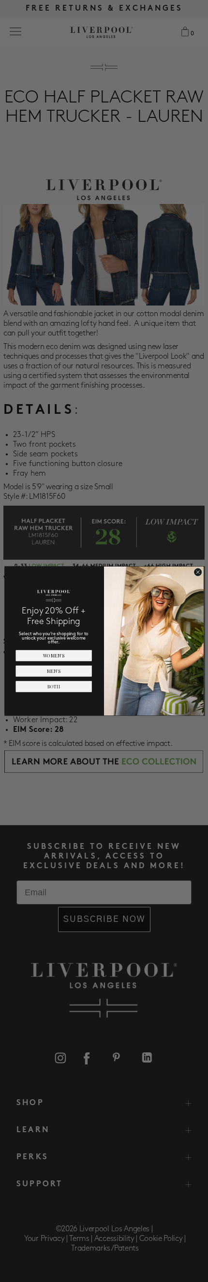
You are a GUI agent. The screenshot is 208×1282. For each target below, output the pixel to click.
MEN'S (54, 671)
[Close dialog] (198, 572)
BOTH (53, 686)
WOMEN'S (54, 655)
